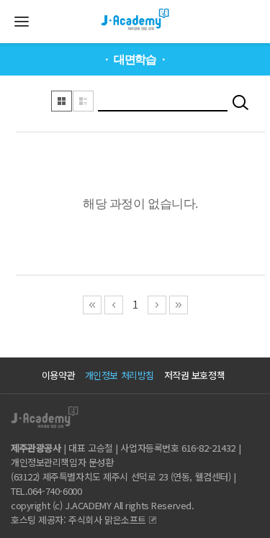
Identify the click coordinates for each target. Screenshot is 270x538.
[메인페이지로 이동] (135, 12)
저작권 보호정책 (194, 375)
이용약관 (58, 375)
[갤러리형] (62, 100)
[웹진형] (83, 100)
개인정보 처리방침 (119, 375)
